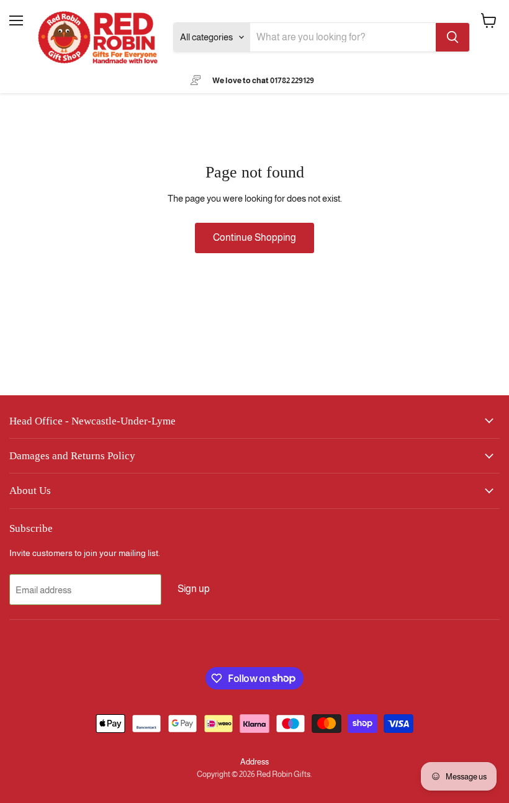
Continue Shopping (254, 237)
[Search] (452, 37)
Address (254, 761)
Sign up (194, 588)
